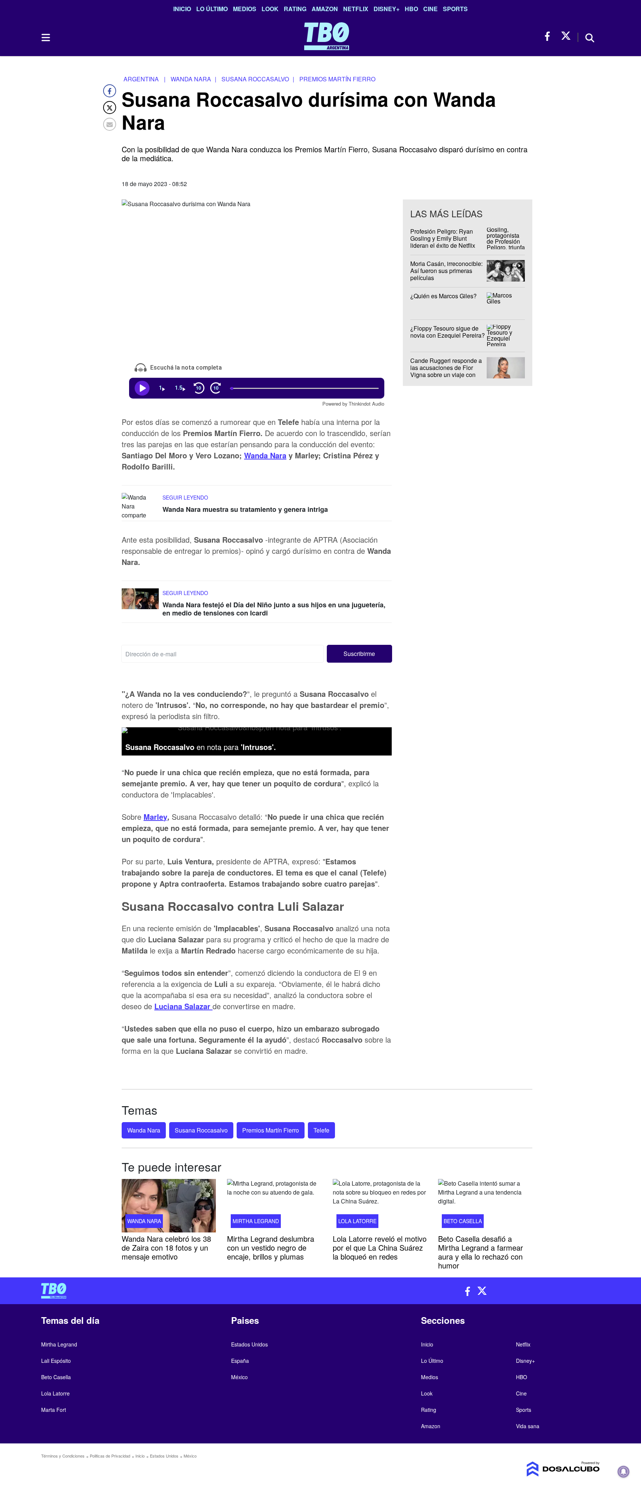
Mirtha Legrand (256, 1221)
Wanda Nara (265, 455)
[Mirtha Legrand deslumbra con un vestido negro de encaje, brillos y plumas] (274, 1205)
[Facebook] (109, 90)
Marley (155, 816)
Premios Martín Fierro (270, 1130)
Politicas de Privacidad (110, 1456)
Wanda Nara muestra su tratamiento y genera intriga (245, 509)
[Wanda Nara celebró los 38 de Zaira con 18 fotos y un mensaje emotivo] (169, 1205)
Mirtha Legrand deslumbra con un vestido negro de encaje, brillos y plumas (270, 1247)
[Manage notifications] (624, 1472)
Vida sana (527, 1426)
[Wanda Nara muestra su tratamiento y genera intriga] (140, 507)
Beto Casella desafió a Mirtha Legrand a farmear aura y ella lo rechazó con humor (480, 1252)
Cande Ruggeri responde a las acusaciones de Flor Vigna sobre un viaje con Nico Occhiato (446, 371)
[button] (359, 654)
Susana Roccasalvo (201, 1130)
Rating (295, 8)
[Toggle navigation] (45, 37)
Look (270, 8)
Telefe (321, 1130)
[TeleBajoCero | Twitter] (566, 36)
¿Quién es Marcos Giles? (443, 296)
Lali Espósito (56, 1360)
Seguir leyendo (185, 497)
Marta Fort (53, 1409)
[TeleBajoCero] (178, 1291)
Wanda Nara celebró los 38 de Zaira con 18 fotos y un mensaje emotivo (166, 1247)
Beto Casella (463, 1221)
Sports (455, 8)
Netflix (355, 8)
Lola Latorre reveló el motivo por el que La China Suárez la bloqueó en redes (380, 1247)
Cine (430, 8)
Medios (244, 8)
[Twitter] (109, 107)
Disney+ (387, 8)
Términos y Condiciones (63, 1456)
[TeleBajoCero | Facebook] (549, 36)
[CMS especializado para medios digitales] (534, 1469)
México (239, 1377)
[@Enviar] (109, 124)
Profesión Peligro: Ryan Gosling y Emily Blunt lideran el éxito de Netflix (442, 238)
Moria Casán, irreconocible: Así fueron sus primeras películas (446, 270)
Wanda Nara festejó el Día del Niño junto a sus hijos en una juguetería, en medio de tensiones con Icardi (273, 609)
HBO (411, 8)
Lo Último (212, 8)
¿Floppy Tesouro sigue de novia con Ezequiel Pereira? (447, 331)
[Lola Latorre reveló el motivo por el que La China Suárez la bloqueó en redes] (380, 1205)
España (240, 1360)
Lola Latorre (357, 1221)
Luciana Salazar (183, 1005)
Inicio (182, 8)
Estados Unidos (249, 1344)
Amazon (325, 8)
